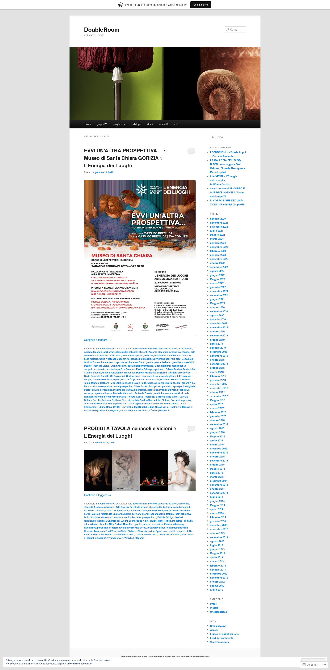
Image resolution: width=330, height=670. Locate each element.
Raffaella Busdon (143, 393)
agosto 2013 (217, 541)
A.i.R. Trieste (185, 348)
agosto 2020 (217, 315)
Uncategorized (218, 611)
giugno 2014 (217, 501)
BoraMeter (160, 355)
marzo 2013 (217, 561)
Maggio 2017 (217, 400)
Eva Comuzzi (128, 369)
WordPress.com (219, 642)
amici (177, 124)
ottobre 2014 (217, 489)
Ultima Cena (105, 407)
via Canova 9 (185, 407)
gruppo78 (102, 124)
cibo (178, 358)
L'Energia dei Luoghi (117, 520)
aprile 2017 (216, 404)
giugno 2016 (217, 432)
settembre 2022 (219, 267)
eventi (101, 348)
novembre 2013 (219, 529)
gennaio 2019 (218, 347)
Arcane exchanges (179, 352)
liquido (116, 379)
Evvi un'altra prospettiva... (150, 369)
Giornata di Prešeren (179, 372)
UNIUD (117, 407)
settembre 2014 (219, 493)
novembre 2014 (219, 485)
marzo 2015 (217, 476)
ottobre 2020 (217, 307)
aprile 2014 (216, 509)
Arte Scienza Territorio (109, 355)
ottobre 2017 (217, 392)
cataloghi (137, 124)
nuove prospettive (123, 386)
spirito (157, 400)
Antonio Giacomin (158, 352)
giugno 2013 (217, 549)
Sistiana (116, 400)
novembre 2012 (219, 577)
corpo (117, 362)
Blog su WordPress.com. (134, 656)
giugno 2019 (217, 339)
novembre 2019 (219, 327)
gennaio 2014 (218, 521)
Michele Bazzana (100, 383)
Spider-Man (146, 400)
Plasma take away (123, 389)
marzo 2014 (217, 513)
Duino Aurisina (119, 365)
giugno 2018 (217, 367)
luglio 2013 (216, 545)
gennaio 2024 (218, 243)
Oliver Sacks (141, 386)
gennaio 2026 (218, 218)
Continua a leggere (97, 340)
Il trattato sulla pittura (164, 376)
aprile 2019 (216, 343)
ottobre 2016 (217, 420)
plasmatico (140, 389)
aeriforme (109, 352)
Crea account (218, 626)
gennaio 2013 (218, 569)
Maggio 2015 (217, 468)
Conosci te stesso (102, 362)
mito (144, 383)
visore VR (125, 410)
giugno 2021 (217, 299)
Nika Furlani (115, 524)
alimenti (143, 352)
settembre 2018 (219, 363)
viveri (145, 410)
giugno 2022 (217, 275)
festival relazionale (112, 372)
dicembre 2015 (218, 448)
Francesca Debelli (134, 372)
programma (119, 124)
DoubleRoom (102, 29)
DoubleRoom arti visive (96, 365)
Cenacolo (146, 358)
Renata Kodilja (135, 396)
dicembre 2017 (218, 384)
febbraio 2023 (218, 251)
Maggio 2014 (217, 505)
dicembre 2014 (218, 480)
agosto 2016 (217, 428)
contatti (163, 124)
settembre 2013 (219, 537)
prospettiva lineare (101, 393)
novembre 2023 (219, 247)
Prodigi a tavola (167, 389)
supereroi (186, 400)
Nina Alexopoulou (102, 386)
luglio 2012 (216, 589)
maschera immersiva (147, 379)
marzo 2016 (217, 444)
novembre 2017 (219, 388)
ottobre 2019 (217, 331)
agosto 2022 (217, 271)
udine (175, 403)
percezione (106, 389)
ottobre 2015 (217, 456)
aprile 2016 (216, 440)
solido (135, 400)
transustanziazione (152, 403)
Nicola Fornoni (181, 383)
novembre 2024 (219, 222)
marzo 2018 (217, 372)
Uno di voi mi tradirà (166, 407)
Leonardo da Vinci (102, 379)
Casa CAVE (123, 358)
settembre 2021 (219, 295)
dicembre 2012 (218, 573)
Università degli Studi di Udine (138, 407)
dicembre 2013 (218, 525)
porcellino (152, 389)
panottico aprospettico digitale (178, 386)
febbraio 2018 (218, 376)
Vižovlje (153, 410)
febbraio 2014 (218, 517)
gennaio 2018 (218, 380)
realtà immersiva (163, 393)
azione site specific (132, 355)
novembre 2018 (219, 355)
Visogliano (113, 410)
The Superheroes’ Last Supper (124, 403)
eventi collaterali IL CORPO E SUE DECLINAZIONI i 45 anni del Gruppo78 (227, 192)
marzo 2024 (217, 238)
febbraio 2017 (218, 412)
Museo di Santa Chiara (159, 383)
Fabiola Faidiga (174, 369)
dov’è (150, 124)
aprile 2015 (216, 472)
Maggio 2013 (217, 553)
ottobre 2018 (217, 359)
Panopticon (155, 386)
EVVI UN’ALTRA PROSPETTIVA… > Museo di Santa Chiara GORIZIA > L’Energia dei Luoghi (125, 158)
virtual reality (91, 410)
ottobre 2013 (217, 533)
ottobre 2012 (217, 581)
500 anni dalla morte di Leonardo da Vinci (155, 348)
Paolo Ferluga (91, 389)
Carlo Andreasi (107, 358)
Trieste (167, 403)
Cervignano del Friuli (163, 358)
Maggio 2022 (217, 279)
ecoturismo (113, 369)
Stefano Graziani (171, 400)
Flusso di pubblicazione (224, 634)
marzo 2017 (217, 408)
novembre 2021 (219, 291)
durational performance (140, 365)
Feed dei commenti (221, 638)
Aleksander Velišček (126, 352)
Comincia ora (200, 4)
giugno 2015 (217, 464)
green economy (143, 376)
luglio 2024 (216, 230)
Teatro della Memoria (95, 403)
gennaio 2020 (218, 319)
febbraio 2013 (218, 565)
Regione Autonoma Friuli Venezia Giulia (105, 396)
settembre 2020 (219, 311)
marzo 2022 (217, 283)
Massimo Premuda (170, 379)
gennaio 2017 (218, 416)
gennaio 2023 (218, 255)
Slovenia (126, 400)
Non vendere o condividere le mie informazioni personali (179, 656)
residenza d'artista (155, 396)
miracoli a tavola (131, 383)
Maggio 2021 (217, 303)
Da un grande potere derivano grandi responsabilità (167, 362)
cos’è (88, 124)
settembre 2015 (219, 460)
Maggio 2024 (217, 234)
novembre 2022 (219, 259)
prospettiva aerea (136, 527)
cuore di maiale (129, 362)
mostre (110, 348)
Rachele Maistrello (123, 393)
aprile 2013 (216, 557)
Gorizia (130, 376)
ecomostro (100, 369)
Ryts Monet (172, 396)
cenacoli (135, 358)
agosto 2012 (217, 585)
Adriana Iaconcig (93, 352)
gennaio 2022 (218, 287)
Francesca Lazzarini (156, 372)
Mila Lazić (116, 383)
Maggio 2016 (217, 436)
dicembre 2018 (218, 351)
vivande (136, 410)
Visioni (103, 410)
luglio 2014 (216, 497)
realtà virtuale (181, 393)
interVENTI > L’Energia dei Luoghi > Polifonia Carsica (223, 180)
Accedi (214, 630)
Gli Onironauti (117, 376)
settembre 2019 (219, 335)
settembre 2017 (219, 396)
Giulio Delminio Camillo (96, 376)
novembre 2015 (219, 452)
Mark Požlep (128, 379)
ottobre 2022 (217, 263)
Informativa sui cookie (80, 663)
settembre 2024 (219, 226)
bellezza (148, 355)
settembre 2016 (219, 424)
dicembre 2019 (218, 323)
